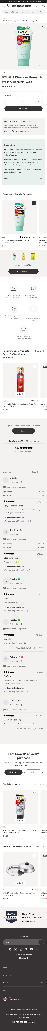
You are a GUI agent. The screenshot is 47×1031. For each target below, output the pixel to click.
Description (9, 145)
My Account (8, 975)
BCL (3, 73)
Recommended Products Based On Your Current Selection (16, 354)
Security (34, 1010)
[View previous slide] (35, 65)
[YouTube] (31, 949)
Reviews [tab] (15, 441)
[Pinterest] (26, 949)
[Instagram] (21, 949)
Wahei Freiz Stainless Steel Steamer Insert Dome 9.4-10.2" (19, 894)
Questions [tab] (32, 441)
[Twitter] (15, 949)
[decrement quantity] (8, 101)
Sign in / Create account (15, 131)
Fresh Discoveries (12, 784)
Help (5, 990)
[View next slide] (42, 65)
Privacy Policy (25, 1010)
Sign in (23, 431)
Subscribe (41, 942)
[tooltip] (14, 517)
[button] (8, 86)
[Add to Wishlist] (44, 27)
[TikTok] (37, 949)
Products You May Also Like (17, 846)
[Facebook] (10, 949)
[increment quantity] (38, 101)
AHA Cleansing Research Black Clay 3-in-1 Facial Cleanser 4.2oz (19, 831)
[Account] (35, 5)
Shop (5, 967)
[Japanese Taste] (19, 6)
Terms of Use (14, 1010)
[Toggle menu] (3, 5)
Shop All (38, 351)
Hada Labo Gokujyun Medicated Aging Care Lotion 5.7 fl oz (20, 405)
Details (7, 178)
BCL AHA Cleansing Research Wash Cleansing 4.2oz (15, 241)
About (5, 983)
